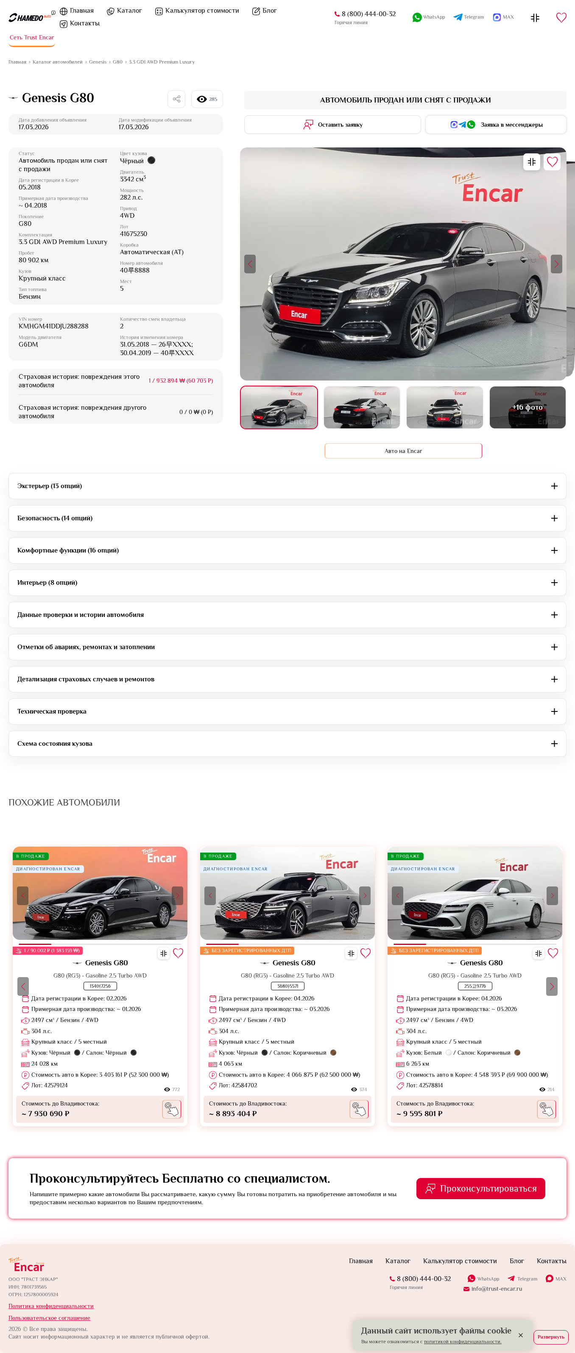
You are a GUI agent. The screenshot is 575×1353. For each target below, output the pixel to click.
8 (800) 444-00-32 (369, 14)
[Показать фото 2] (362, 407)
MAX (508, 17)
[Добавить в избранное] (552, 161)
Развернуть (551, 1337)
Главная (82, 10)
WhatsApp (434, 17)
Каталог (129, 10)
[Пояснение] (53, 12)
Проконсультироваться (488, 1188)
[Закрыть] (521, 1335)
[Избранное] (561, 18)
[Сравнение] (535, 17)
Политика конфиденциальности (51, 1306)
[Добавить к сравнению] (531, 161)
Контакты (85, 23)
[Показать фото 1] (279, 407)
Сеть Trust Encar (32, 37)
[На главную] (29, 17)
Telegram (474, 17)
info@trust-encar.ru (497, 1288)
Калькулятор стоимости (202, 10)
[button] (250, 264)
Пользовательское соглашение (49, 1317)
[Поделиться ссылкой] (176, 99)
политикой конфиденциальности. (463, 1342)
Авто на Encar (403, 450)
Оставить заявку (340, 124)
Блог (269, 10)
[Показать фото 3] (444, 407)
